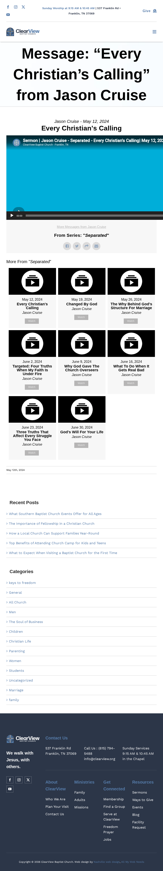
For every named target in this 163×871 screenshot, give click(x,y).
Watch (31, 321)
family (14, 700)
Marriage (16, 690)
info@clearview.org (99, 759)
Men (12, 612)
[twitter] (23, 7)
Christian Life (20, 641)
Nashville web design (107, 861)
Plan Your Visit (57, 807)
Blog (135, 815)
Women (15, 661)
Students (16, 671)
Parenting (17, 651)
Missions (81, 807)
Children (16, 632)
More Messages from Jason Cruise (81, 227)
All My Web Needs (132, 861)
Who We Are (55, 799)
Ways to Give (142, 800)
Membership (113, 799)
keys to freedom (22, 583)
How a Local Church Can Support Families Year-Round (54, 533)
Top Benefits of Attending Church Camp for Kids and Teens (57, 543)
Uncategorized (21, 680)
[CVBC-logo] (22, 29)
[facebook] (8, 7)
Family (79, 792)
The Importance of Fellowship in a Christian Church (51, 524)
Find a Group (114, 807)
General (15, 592)
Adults (79, 800)
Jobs (107, 839)
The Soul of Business (26, 622)
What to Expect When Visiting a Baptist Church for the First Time (63, 553)
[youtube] (8, 14)
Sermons (139, 792)
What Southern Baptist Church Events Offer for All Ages (55, 514)
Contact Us (54, 814)
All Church (17, 602)
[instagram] (15, 7)
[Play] (12, 215)
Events (137, 807)
